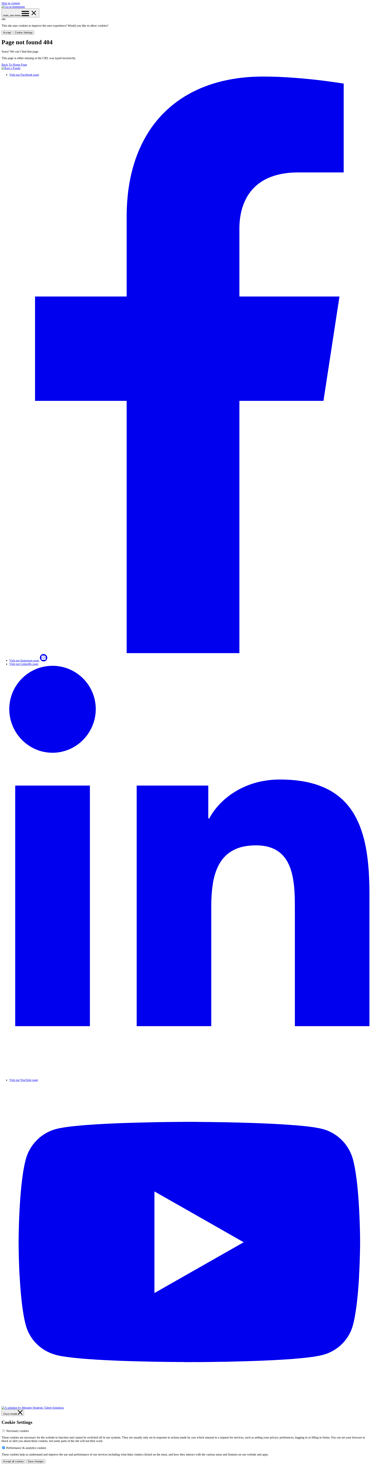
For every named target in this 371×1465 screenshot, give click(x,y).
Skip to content (11, 3)
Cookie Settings (24, 32)
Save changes (36, 1461)
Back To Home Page (14, 64)
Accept (7, 32)
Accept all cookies (13, 1461)
